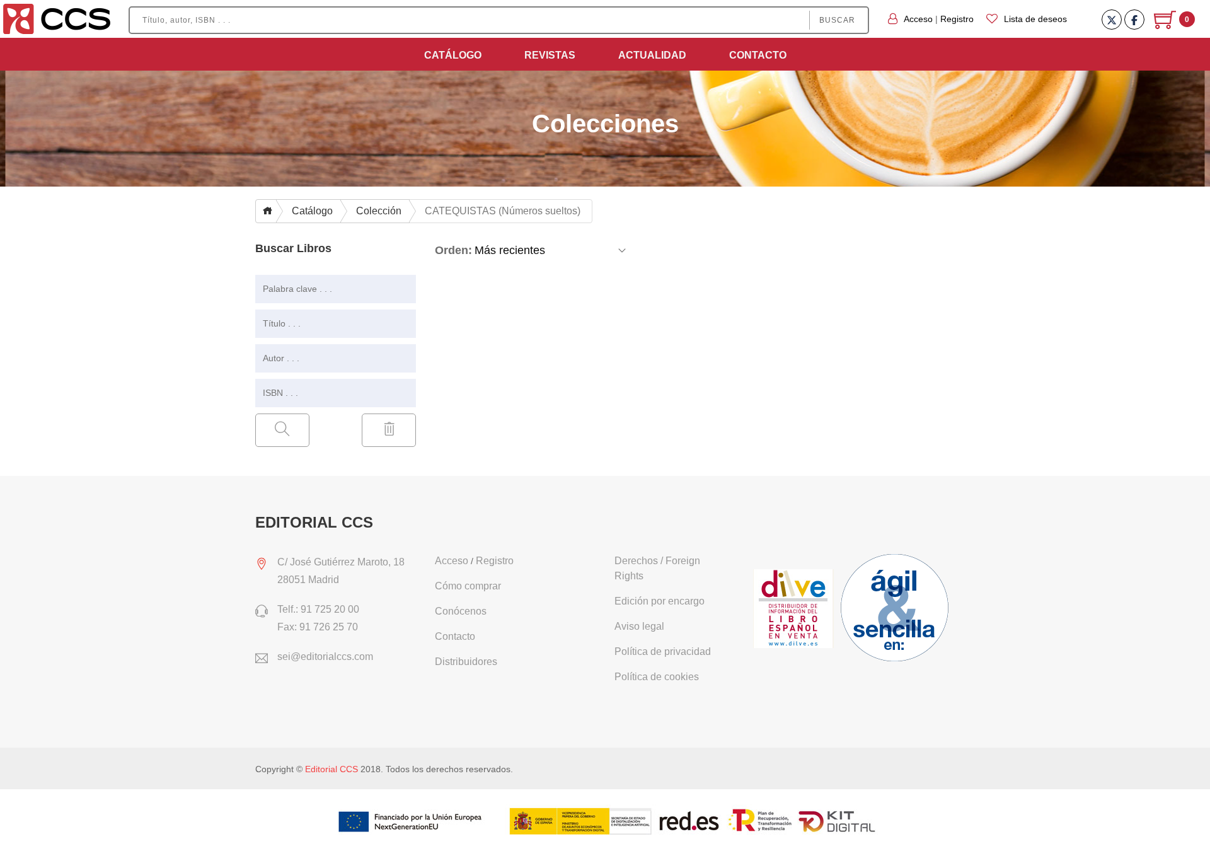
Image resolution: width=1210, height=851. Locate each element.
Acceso (918, 19)
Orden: (453, 250)
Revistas (549, 55)
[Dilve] (795, 610)
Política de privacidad (662, 651)
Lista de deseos (1035, 19)
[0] (1166, 24)
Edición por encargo (659, 601)
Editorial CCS (331, 769)
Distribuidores (466, 661)
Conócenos (461, 611)
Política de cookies (656, 676)
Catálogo (452, 55)
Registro (957, 19)
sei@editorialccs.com (325, 656)
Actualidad (652, 55)
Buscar (837, 20)
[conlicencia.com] (896, 610)
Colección (378, 211)
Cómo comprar (468, 586)
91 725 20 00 (330, 609)
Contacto (757, 55)
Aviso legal (639, 626)
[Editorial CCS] (57, 18)
